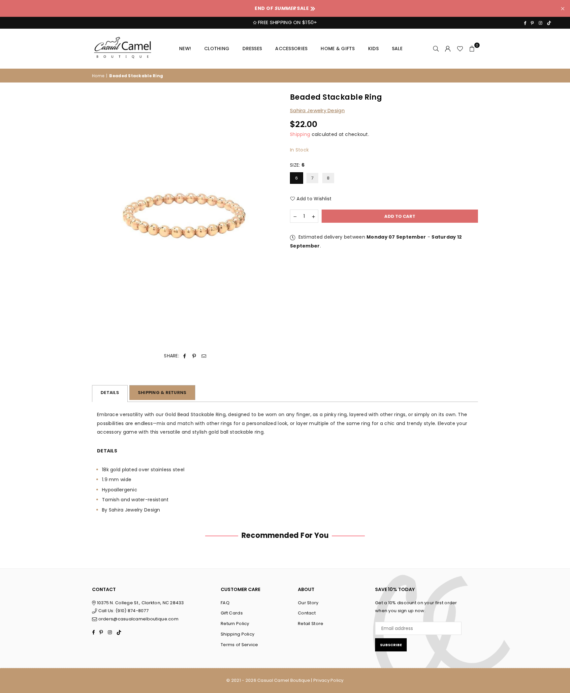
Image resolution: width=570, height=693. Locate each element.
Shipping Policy (237, 634)
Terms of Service (239, 645)
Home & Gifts (338, 48)
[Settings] (448, 48)
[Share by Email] (204, 355)
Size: (297, 165)
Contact (307, 613)
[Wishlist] (460, 48)
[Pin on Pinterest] (194, 355)
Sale (397, 48)
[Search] (436, 48)
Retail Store (310, 623)
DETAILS (110, 392)
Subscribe (391, 644)
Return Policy (235, 623)
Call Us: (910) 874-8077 (122, 611)
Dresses (252, 48)
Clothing (216, 48)
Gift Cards (232, 613)
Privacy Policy (328, 680)
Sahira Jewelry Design (317, 110)
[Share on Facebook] (184, 355)
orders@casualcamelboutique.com (138, 619)
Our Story (308, 603)
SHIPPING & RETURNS (162, 392)
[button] (472, 48)
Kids (373, 48)
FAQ (225, 603)
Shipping (300, 134)
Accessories (291, 48)
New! (185, 48)
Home (98, 76)
